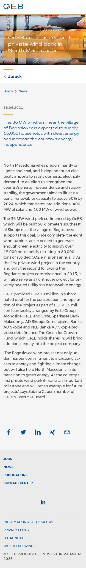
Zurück (15, 76)
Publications (15, 475)
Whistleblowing (18, 546)
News (23, 91)
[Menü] (80, 7)
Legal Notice (15, 538)
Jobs (7, 459)
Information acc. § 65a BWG (28, 522)
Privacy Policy (16, 530)
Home (8, 91)
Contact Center (18, 483)
